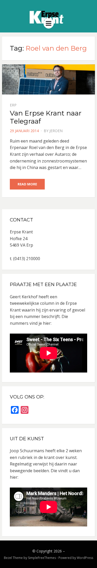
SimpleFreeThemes (42, 558)
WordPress (85, 558)
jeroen (56, 130)
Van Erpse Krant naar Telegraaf (45, 117)
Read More (27, 184)
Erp (13, 105)
